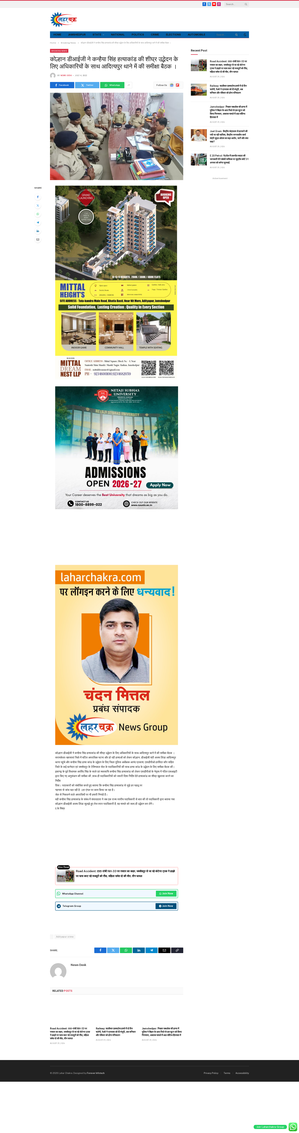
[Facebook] (37, 197)
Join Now (167, 893)
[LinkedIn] (37, 231)
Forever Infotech (96, 1073)
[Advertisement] (186, 19)
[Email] (37, 239)
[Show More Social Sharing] (128, 85)
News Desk (66, 75)
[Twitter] (37, 205)
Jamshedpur (77, 34)
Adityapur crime (65, 936)
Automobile (196, 34)
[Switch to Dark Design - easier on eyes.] (244, 34)
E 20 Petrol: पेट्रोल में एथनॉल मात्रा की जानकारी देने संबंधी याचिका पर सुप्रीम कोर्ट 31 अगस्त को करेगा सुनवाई (229, 159)
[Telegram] (37, 222)
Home (57, 34)
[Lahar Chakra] (65, 19)
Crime (155, 34)
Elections (173, 34)
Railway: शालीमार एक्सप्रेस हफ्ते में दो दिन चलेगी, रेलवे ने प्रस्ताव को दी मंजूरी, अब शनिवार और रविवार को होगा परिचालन (116, 1031)
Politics (138, 34)
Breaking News (59, 51)
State (97, 34)
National (118, 34)
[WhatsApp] (37, 214)
